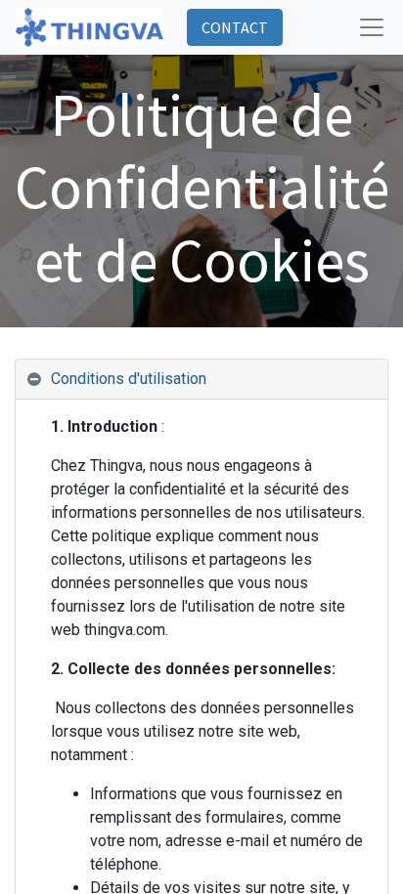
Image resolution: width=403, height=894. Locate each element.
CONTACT (235, 27)
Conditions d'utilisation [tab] (128, 378)
